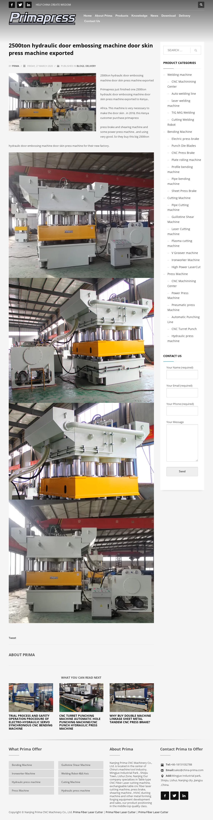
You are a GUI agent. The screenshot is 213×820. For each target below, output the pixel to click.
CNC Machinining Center (181, 84)
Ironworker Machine (186, 260)
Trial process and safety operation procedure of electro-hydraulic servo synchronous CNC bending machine (30, 722)
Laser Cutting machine (178, 231)
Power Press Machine (177, 295)
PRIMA (16, 65)
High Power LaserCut (186, 267)
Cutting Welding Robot (180, 122)
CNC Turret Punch (184, 329)
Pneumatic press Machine (181, 307)
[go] (195, 50)
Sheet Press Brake (184, 191)
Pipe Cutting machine (178, 207)
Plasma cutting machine (179, 243)
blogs (80, 65)
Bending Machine (179, 132)
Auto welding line (184, 94)
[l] (28, 5)
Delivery (90, 65)
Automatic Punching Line (183, 319)
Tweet (12, 638)
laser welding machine (178, 103)
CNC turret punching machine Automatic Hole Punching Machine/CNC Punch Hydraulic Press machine (79, 722)
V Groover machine (185, 253)
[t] (20, 5)
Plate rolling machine (186, 160)
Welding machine (179, 75)
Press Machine (177, 274)
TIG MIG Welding (183, 112)
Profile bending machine (180, 169)
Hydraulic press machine (180, 338)
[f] (12, 5)
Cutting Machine (179, 198)
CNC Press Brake (183, 153)
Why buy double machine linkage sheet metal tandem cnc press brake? (130, 719)
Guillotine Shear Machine (180, 219)
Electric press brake (185, 139)
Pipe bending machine (178, 181)
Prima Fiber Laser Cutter (88, 812)
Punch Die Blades (184, 146)
